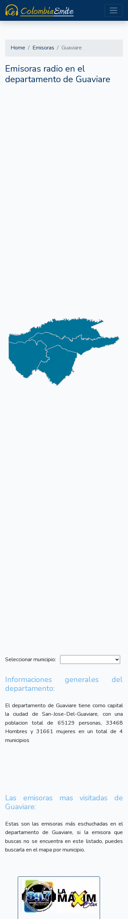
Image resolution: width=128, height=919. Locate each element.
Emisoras (43, 47)
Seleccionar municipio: (32, 659)
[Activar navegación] (113, 10)
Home (18, 47)
